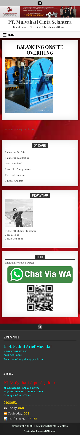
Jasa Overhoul (13, 163)
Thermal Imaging (15, 175)
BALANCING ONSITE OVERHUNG (40, 50)
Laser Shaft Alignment (18, 169)
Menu (11, 34)
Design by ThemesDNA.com (40, 431)
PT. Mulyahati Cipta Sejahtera (40, 22)
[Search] (40, 3)
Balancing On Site (15, 152)
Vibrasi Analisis (14, 180)
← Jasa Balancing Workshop (18, 129)
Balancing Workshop (17, 158)
